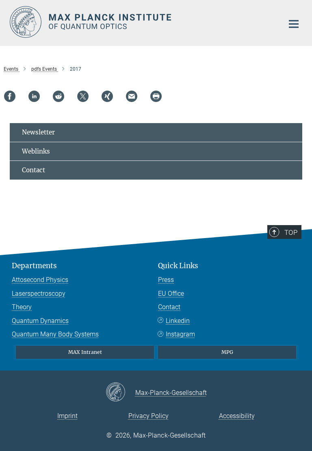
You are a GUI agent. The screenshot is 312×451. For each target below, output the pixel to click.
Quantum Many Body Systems (55, 334)
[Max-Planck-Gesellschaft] (120, 392)
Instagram (180, 334)
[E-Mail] (132, 96)
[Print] (156, 96)
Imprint (67, 416)
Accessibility (237, 416)
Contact (33, 170)
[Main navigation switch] (294, 24)
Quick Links (178, 266)
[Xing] (107, 96)
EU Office (171, 293)
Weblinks (36, 151)
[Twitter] (83, 96)
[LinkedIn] (34, 96)
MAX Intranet (85, 352)
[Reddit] (58, 96)
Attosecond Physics (40, 280)
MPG (227, 352)
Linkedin (178, 321)
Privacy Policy (148, 416)
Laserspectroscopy (38, 293)
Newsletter (38, 132)
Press (166, 280)
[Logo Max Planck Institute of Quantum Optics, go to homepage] (142, 22)
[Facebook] (10, 96)
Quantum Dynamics (40, 321)
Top (290, 232)
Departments (34, 266)
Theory (22, 307)
